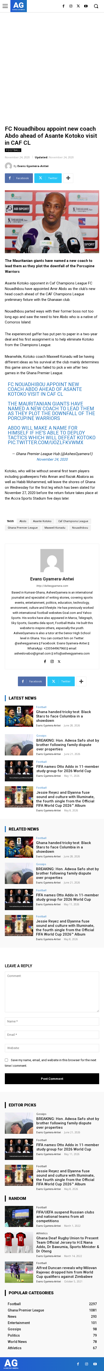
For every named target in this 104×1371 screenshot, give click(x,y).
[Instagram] (71, 6)
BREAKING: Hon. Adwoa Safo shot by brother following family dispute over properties (67, 744)
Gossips (41, 735)
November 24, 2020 (52, 459)
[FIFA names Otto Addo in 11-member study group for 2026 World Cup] (19, 771)
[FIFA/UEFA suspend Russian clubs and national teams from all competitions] (19, 1216)
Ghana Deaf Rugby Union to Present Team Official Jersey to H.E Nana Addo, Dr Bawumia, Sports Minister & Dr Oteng (67, 1244)
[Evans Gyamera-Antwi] (9, 166)
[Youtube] (85, 6)
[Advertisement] (52, 67)
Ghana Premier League (23, 527)
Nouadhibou (80, 527)
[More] (68, 178)
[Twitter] (78, 6)
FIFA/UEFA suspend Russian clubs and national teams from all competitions (65, 1216)
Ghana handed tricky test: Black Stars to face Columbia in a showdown (63, 716)
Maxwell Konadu (55, 527)
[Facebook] (63, 6)
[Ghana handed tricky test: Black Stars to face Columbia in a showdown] (19, 716)
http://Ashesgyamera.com (52, 585)
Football (13, 150)
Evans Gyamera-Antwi (33, 166)
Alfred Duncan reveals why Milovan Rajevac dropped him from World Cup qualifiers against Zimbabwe (66, 1272)
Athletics (41, 1233)
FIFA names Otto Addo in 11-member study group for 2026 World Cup (67, 768)
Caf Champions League (73, 521)
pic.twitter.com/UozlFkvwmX (45, 442)
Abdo (23, 521)
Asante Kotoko (42, 521)
